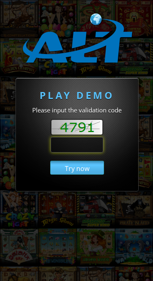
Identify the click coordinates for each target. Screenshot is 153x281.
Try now (77, 168)
